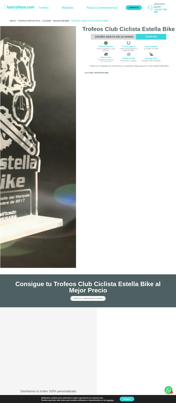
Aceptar (127, 399)
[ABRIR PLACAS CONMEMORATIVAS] (119, 8)
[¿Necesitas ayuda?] (150, 7)
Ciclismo (46, 20)
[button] (168, 390)
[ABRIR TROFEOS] (50, 8)
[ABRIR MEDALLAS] (75, 8)
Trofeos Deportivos (29, 20)
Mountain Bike (61, 20)
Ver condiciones (106, 61)
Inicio (13, 20)
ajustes (110, 400)
